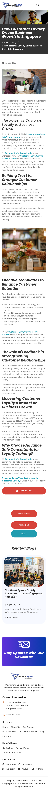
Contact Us (7, 748)
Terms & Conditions (11, 752)
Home (5, 42)
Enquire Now (25, 491)
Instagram (27, 764)
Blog (14, 42)
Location (6, 736)
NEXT (24, 534)
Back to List (24, 513)
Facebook (11, 764)
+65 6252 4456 (13, 714)
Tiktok (39, 769)
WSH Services (9, 731)
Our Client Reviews (28, 731)
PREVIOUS (24, 525)
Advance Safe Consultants (18, 153)
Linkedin (10, 769)
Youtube (26, 769)
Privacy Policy (22, 748)
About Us (15, 727)
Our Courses (29, 727)
